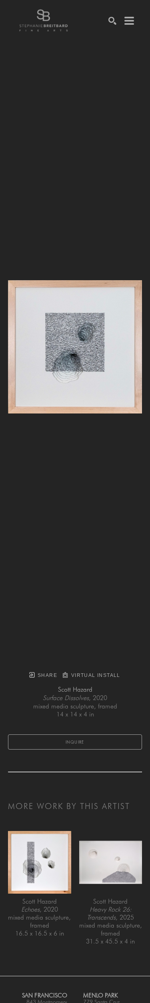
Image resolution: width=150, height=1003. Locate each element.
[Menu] (129, 21)
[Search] (112, 21)
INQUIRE (75, 742)
